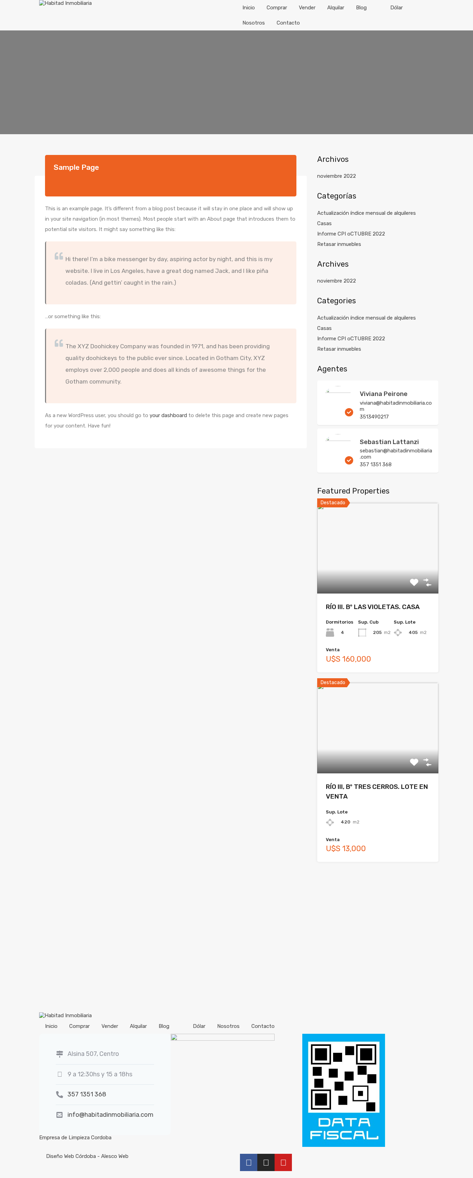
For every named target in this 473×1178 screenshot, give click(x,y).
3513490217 (374, 417)
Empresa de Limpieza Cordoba (75, 1137)
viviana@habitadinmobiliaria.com (396, 406)
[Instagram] (266, 1162)
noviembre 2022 (336, 176)
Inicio (248, 7)
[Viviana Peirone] (338, 413)
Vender (307, 7)
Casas (324, 223)
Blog (361, 7)
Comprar (277, 7)
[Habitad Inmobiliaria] (65, 3)
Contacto (288, 23)
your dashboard (168, 415)
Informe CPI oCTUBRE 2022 (351, 234)
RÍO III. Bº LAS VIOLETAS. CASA (373, 607)
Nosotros (253, 23)
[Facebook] (248, 1162)
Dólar (396, 7)
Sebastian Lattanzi (389, 442)
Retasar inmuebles (339, 244)
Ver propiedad (378, 575)
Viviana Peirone (384, 394)
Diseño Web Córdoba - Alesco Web (87, 1156)
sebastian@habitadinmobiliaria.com (396, 454)
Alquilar (335, 7)
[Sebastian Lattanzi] (338, 461)
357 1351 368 (376, 464)
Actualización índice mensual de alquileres (366, 213)
